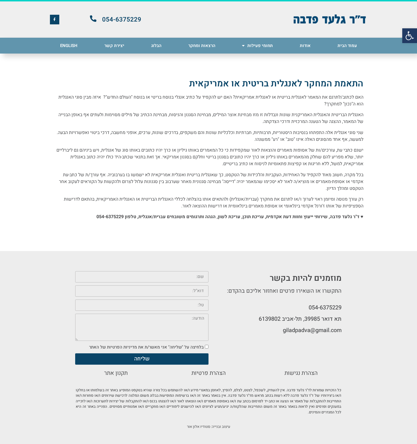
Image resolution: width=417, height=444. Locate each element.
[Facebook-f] (55, 19)
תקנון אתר (116, 373)
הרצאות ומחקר (201, 46)
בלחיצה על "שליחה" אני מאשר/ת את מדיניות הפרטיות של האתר (146, 347)
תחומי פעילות (260, 46)
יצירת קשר (114, 46)
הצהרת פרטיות (208, 373)
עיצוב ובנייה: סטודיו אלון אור (208, 426)
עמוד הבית (347, 46)
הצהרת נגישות (301, 373)
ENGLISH (68, 46)
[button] (409, 35)
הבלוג (156, 46)
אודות (305, 46)
